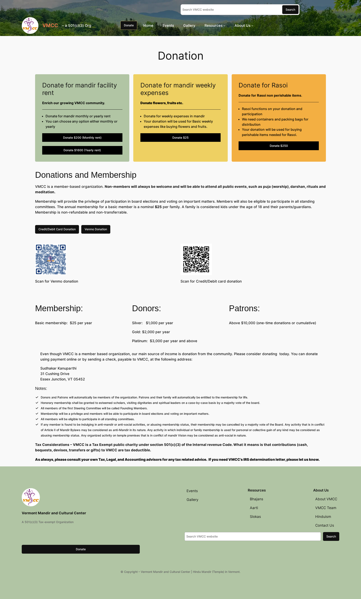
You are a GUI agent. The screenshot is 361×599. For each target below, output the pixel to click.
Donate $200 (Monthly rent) (82, 137)
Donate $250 (279, 145)
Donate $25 (180, 137)
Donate (129, 25)
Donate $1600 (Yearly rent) (82, 150)
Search (290, 9)
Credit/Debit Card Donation (57, 229)
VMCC (50, 25)
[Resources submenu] (224, 25)
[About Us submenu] (252, 25)
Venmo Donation (96, 229)
